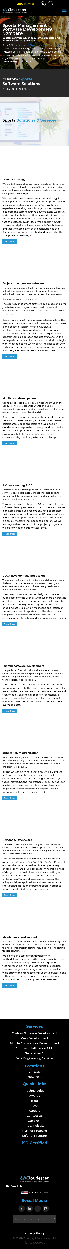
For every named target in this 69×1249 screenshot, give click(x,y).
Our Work (35, 1120)
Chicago (34, 1072)
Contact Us (35, 1115)
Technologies (34, 1090)
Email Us (16, 1186)
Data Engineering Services (34, 1058)
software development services (44, 45)
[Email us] (43, 3)
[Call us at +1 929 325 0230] (50, 3)
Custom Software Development (34, 1033)
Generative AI (34, 1053)
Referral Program (34, 1135)
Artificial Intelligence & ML (34, 1048)
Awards (34, 1095)
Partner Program (34, 1130)
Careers (34, 1110)
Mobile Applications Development (34, 1043)
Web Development (34, 1038)
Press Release (35, 1125)
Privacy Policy (35, 1233)
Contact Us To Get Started (17, 89)
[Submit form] (53, 1219)
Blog (34, 1100)
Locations (34, 1066)
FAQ (34, 1105)
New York (35, 1077)
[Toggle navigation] (64, 10)
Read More (9, 241)
